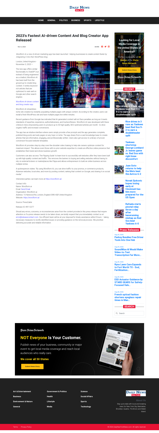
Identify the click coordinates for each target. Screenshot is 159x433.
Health (50, 396)
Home (42, 20)
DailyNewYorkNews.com (123, 427)
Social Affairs (87, 396)
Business (75, 20)
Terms (15, 427)
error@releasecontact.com (27, 217)
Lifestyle (99, 20)
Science (84, 391)
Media (49, 406)
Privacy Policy (26, 427)
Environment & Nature (22, 401)
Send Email (25, 189)
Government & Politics (57, 391)
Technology (86, 406)
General (51, 20)
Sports (87, 20)
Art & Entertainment (22, 391)
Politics (63, 20)
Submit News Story (129, 70)
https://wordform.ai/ (54, 179)
